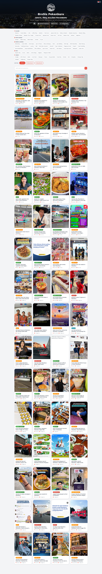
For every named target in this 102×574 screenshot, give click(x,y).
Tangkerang (23, 59)
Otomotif (51, 46)
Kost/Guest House (25, 46)
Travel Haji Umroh (67, 48)
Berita (28, 52)
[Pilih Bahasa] (99, 2)
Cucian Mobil (24, 43)
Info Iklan (55, 23)
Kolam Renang (82, 43)
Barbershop (17, 43)
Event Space (31, 43)
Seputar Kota (17, 52)
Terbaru (22, 62)
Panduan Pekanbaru (44, 23)
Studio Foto (52, 48)
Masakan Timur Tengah (28, 35)
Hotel (54, 43)
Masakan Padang (18, 35)
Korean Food (53, 35)
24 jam (41, 39)
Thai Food (60, 35)
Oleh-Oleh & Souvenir (43, 46)
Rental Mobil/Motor (19, 48)
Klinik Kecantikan (73, 43)
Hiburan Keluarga (47, 43)
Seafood (72, 35)
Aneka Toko (81, 48)
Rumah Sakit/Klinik (29, 48)
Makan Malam (30, 39)
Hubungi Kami (64, 23)
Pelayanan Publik (47, 52)
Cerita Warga (33, 52)
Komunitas (17, 46)
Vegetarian (78, 35)
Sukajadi (17, 59)
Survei (23, 52)
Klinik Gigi (66, 43)
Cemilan (36, 39)
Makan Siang (23, 39)
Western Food (66, 35)
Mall (36, 46)
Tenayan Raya (30, 59)
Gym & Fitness (39, 43)
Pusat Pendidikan (81, 46)
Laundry (32, 46)
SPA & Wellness (38, 48)
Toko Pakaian (59, 48)
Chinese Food (38, 35)
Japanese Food (46, 35)
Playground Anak (67, 46)
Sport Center (45, 48)
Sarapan (17, 39)
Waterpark (75, 48)
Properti (74, 46)
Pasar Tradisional (58, 46)
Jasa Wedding (59, 43)
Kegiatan (40, 52)
